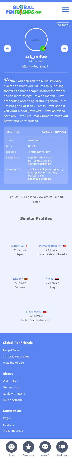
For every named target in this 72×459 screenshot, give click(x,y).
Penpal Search (12, 350)
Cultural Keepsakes (16, 356)
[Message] (45, 447)
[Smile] (11, 447)
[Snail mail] (62, 447)
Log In (28, 197)
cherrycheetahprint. (50, 245)
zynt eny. (17, 278)
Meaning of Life (13, 362)
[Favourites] (28, 447)
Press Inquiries (13, 430)
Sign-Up (12, 197)
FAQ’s (6, 418)
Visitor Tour (10, 381)
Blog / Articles (12, 400)
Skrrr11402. (17, 245)
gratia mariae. (34, 311)
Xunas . (50, 278)
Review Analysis (14, 393)
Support (8, 424)
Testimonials (11, 387)
